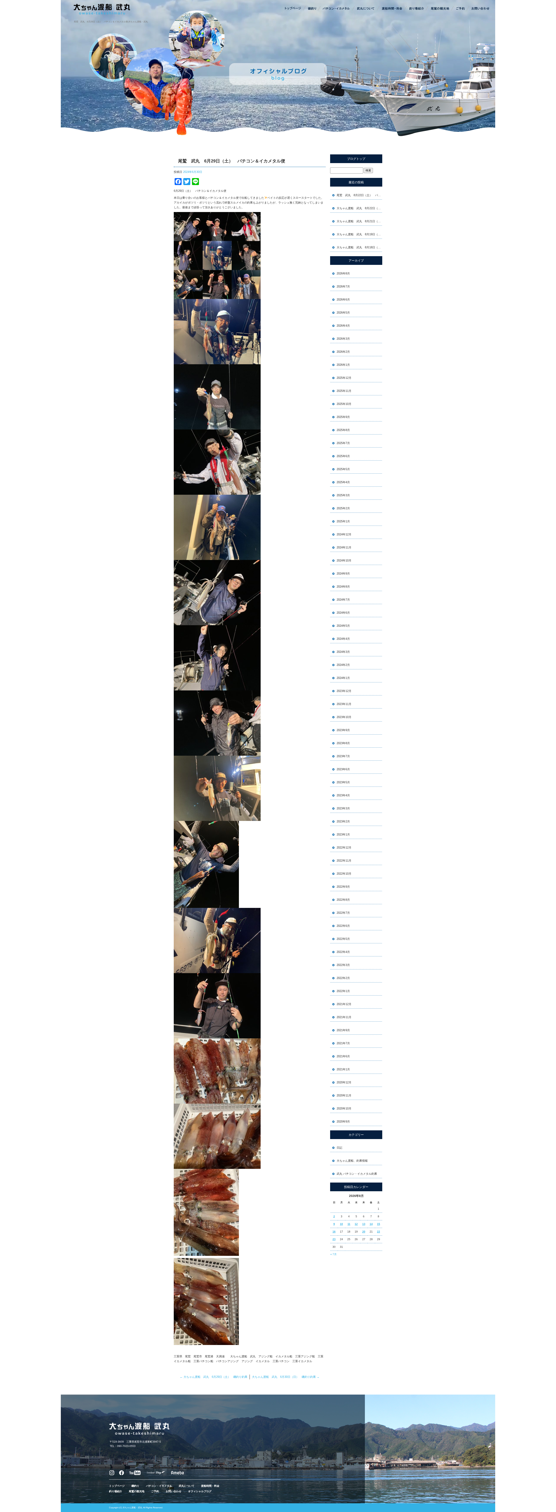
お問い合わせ (480, 8)
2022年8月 (343, 899)
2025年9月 (343, 417)
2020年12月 (344, 1082)
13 (363, 1224)
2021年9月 (343, 1030)
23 (334, 1239)
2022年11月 (344, 860)
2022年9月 (343, 886)
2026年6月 (343, 299)
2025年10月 (344, 404)
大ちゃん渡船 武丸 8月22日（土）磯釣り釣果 (359, 208)
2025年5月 (343, 469)
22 (378, 1231)
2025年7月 (343, 443)
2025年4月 (343, 482)
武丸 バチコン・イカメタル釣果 (357, 1173)
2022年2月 (343, 978)
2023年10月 (344, 717)
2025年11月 (344, 391)
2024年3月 (343, 651)
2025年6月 (343, 456)
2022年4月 (343, 952)
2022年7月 (343, 912)
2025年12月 (344, 377)
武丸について (366, 8)
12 (356, 1224)
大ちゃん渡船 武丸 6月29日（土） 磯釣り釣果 (213, 1376)
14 (371, 1224)
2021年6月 (343, 1056)
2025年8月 (343, 430)
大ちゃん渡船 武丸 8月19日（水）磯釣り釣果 (359, 234)
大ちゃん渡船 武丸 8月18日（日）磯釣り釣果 (359, 247)
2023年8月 (343, 743)
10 (341, 1224)
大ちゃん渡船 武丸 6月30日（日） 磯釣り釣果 (285, 1376)
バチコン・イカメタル (336, 8)
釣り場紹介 (417, 8)
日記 (339, 1147)
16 (334, 1231)
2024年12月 (344, 534)
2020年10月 (344, 1108)
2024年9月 (343, 573)
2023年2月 (343, 821)
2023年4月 (343, 795)
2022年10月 (344, 873)
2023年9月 (343, 730)
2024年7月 (343, 599)
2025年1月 (343, 521)
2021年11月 (344, 1017)
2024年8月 (343, 586)
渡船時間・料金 (392, 8)
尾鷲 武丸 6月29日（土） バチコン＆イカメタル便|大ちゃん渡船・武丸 (111, 21)
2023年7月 (343, 756)
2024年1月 (343, 678)
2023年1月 (343, 834)
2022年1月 (343, 991)
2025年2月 (343, 508)
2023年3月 (343, 808)
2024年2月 (343, 665)
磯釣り (311, 8)
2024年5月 (343, 625)
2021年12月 (344, 1004)
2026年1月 (343, 364)
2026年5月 (343, 312)
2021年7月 (343, 1043)
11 (349, 1224)
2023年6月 (343, 769)
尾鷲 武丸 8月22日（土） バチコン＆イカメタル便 (359, 195)
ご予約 (460, 8)
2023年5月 (343, 782)
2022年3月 (343, 965)
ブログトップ (356, 158)
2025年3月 (343, 495)
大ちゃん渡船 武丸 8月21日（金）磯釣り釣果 (359, 221)
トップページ (293, 8)
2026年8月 (343, 273)
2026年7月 (343, 286)
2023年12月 (344, 691)
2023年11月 (344, 704)
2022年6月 (343, 925)
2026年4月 (343, 325)
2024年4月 (343, 638)
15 (378, 1224)
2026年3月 (343, 338)
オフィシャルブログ (200, 1491)
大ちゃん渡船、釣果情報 (352, 1160)
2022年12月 (344, 847)
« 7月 (333, 1254)
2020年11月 (344, 1095)
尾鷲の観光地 (440, 8)
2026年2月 (343, 351)
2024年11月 (344, 547)
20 (363, 1231)
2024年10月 (344, 560)
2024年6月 (343, 612)
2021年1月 (343, 1069)
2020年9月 (343, 1121)
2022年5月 (343, 939)
